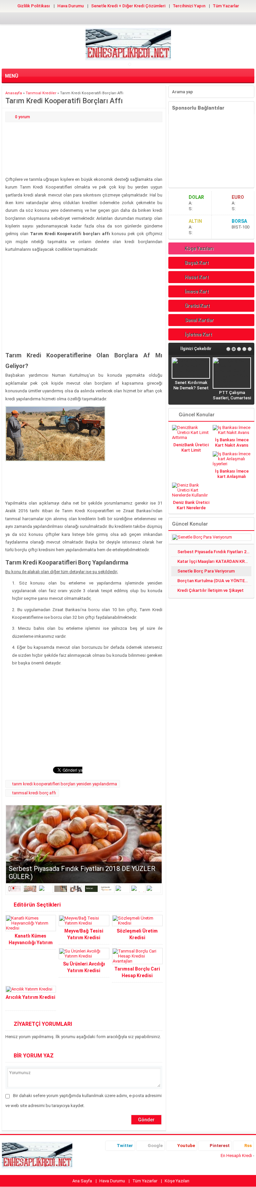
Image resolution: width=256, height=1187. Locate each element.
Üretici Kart (197, 305)
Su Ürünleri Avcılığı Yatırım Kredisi (84, 967)
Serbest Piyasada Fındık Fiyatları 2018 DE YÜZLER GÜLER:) (214, 551)
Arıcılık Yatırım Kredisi (30, 997)
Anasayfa (13, 93)
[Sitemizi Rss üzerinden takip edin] (149, 18)
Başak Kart (197, 262)
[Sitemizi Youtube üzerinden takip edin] (128, 18)
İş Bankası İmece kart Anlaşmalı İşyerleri (232, 476)
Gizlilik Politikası (33, 5)
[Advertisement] (83, 150)
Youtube (186, 1145)
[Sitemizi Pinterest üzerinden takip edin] (138, 18)
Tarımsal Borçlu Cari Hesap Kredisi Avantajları (137, 975)
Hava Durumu (70, 5)
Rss (248, 1145)
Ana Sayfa (82, 1180)
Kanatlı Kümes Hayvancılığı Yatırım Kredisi (31, 942)
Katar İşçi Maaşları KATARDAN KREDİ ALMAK (214, 561)
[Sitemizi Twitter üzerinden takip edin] (106, 18)
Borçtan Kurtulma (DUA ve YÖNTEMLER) (214, 580)
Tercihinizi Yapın (189, 5)
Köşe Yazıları (199, 248)
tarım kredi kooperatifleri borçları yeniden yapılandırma (64, 783)
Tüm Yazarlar (226, 5)
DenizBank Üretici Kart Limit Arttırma (191, 450)
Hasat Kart (197, 277)
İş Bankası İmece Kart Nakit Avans (232, 442)
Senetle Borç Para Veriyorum (206, 571)
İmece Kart (197, 291)
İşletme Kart (198, 334)
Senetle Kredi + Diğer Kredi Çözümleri (128, 5)
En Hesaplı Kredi (236, 1155)
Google (155, 1145)
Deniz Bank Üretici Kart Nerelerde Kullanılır (191, 508)
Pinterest (220, 1145)
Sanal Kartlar (199, 320)
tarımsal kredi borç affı (34, 792)
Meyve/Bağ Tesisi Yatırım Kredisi (83, 934)
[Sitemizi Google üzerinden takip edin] (117, 18)
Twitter (125, 1145)
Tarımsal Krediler (41, 93)
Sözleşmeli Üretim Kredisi (137, 934)
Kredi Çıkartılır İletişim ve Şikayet (210, 590)
